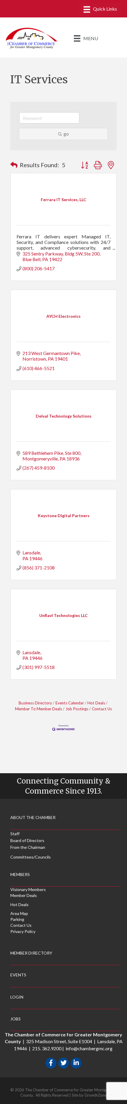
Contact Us (102, 708)
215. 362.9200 (46, 1048)
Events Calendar (70, 703)
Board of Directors (27, 840)
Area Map (19, 913)
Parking (17, 919)
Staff (14, 833)
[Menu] (100, 9)
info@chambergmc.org (89, 1048)
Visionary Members (28, 889)
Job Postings (77, 708)
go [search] (66, 133)
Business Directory (35, 703)
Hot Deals (96, 703)
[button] (13, 164)
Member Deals (23, 895)
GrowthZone (95, 1095)
